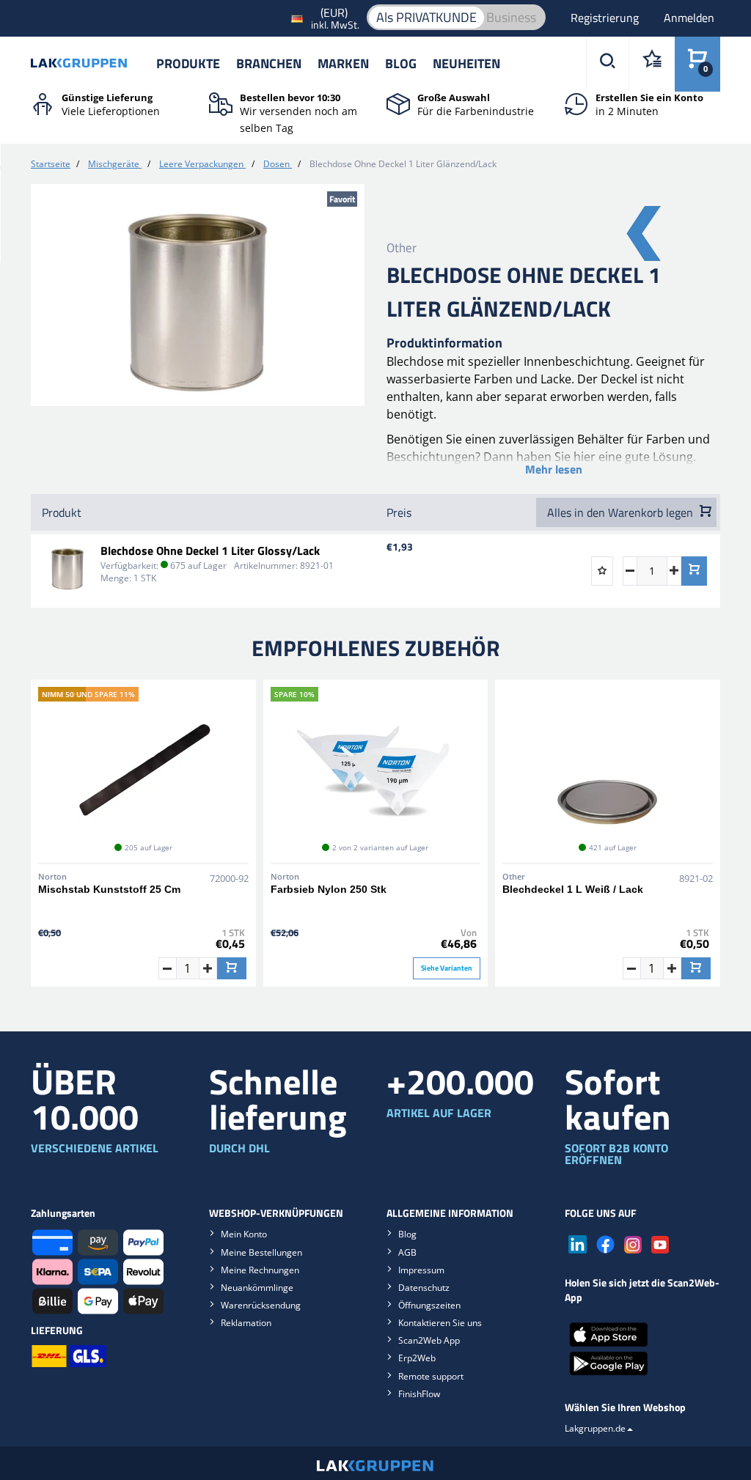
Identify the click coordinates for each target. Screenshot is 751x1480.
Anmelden (689, 17)
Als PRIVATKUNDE (426, 17)
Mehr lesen (553, 469)
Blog (401, 63)
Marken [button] (343, 63)
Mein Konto (244, 1234)
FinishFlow (419, 1394)
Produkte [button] (188, 63)
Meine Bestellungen (261, 1252)
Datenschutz (424, 1287)
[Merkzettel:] (652, 64)
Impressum (421, 1270)
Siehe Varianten (446, 967)
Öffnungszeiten (429, 1305)
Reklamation (246, 1323)
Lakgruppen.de (595, 1428)
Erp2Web (417, 1358)
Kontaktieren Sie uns (440, 1323)
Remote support (431, 1376)
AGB (407, 1252)
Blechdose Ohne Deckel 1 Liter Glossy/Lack (210, 550)
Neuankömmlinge (257, 1287)
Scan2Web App (429, 1340)
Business (511, 17)
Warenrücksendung (261, 1305)
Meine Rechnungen (260, 1270)
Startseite (50, 164)
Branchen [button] (268, 63)
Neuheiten (466, 63)
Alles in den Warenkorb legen (621, 512)
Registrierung (606, 17)
